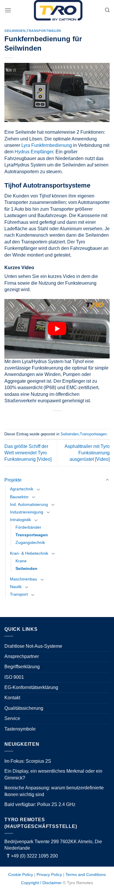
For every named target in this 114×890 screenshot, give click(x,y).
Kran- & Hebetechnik (29, 553)
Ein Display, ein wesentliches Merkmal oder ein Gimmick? (53, 774)
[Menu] (7, 10)
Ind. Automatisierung (29, 504)
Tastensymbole (20, 728)
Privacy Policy (49, 874)
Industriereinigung (26, 512)
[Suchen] (107, 10)
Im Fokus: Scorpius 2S (27, 761)
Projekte (13, 479)
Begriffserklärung (22, 666)
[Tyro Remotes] (58, 10)
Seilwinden (26, 568)
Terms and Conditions (85, 874)
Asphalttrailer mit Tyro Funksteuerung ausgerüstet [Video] (87, 453)
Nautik (16, 586)
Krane (21, 561)
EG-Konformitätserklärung (31, 687)
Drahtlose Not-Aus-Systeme (33, 646)
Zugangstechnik (30, 542)
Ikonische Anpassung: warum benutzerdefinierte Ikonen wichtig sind (54, 791)
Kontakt (12, 697)
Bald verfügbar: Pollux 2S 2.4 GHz (39, 804)
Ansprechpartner (21, 656)
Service (12, 718)
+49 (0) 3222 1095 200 (32, 855)
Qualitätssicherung (23, 708)
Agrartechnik (21, 489)
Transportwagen (31, 534)
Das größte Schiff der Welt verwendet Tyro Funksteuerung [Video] (27, 453)
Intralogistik (20, 519)
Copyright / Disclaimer (41, 882)
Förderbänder (28, 527)
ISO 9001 (14, 677)
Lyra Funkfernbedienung (46, 145)
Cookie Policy (20, 874)
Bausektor (19, 496)
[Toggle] (107, 480)
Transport (19, 594)
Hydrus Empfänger (34, 151)
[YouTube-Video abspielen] (57, 328)
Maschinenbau (23, 579)
